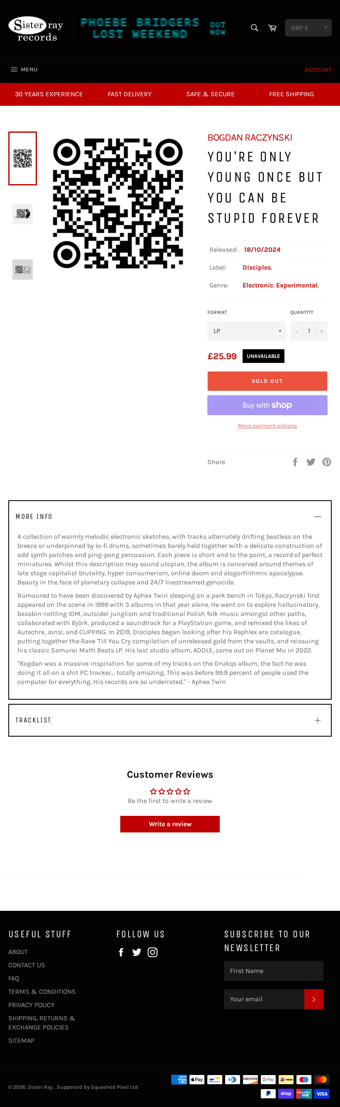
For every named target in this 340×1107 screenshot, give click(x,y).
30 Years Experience (49, 94)
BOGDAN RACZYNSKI (249, 137)
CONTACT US (26, 965)
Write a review (170, 824)
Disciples (257, 267)
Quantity (301, 312)
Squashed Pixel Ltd (114, 1087)
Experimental (297, 285)
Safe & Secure (210, 94)
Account (318, 69)
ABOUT (18, 952)
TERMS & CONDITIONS (42, 991)
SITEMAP (21, 1040)
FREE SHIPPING (291, 94)
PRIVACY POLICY (31, 1005)
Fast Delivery (130, 94)
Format (217, 312)
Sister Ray (40, 1087)
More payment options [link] (267, 425)
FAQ (13, 978)
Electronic (258, 285)
